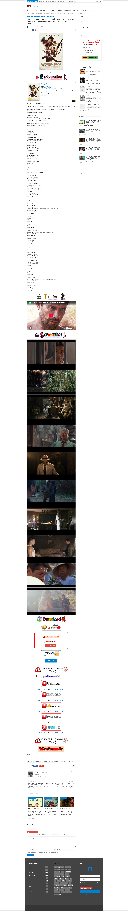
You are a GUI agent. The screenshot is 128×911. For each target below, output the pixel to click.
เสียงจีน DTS (61, 889)
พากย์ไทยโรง (76, 10)
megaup (37, 761)
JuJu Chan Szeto (60, 88)
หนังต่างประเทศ (50, 16)
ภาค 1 (62, 887)
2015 (66, 867)
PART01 (40, 689)
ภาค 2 (66, 887)
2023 (59, 871)
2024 (62, 871)
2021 (69, 869)
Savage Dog (44, 84)
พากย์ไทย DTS (56, 887)
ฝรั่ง (42, 763)
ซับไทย (34, 763)
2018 (59, 869)
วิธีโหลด (35, 10)
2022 (55, 871)
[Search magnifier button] (100, 21)
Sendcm (56, 878)
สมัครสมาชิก (94, 894)
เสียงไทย (70, 892)
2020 (66, 869)
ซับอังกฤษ (59, 880)
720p (55, 867)
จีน (54, 880)
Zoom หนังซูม (67, 10)
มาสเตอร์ (56, 889)
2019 (62, 869)
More (75, 1)
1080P (31, 761)
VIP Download (39, 16)
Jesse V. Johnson (48, 86)
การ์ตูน (29, 886)
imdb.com (45, 95)
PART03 (51, 689)
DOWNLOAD (51, 660)
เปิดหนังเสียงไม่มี (70, 1)
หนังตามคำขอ (30, 891)
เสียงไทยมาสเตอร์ (57, 894)
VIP (72, 761)
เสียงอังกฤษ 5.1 (57, 892)
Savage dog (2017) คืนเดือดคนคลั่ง (59, 761)
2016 (70, 867)
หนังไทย (29, 889)
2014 (63, 867)
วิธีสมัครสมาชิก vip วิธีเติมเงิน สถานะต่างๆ (48, 1)
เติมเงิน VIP (83, 10)
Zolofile (45, 16)
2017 (34, 761)
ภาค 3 (70, 887)
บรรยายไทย (38, 763)
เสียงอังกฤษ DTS (64, 892)
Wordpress (99, 908)
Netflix (41, 761)
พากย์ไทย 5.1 (70, 885)
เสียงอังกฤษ (52, 763)
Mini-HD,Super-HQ (44, 10)
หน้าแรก (29, 10)
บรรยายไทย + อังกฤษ (64, 883)
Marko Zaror (54, 88)
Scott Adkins (48, 88)
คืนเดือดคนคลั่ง (29, 763)
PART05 (62, 689)
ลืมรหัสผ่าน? (97, 882)
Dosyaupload (56, 874)
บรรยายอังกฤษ (68, 880)
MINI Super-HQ (57, 876)
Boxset (29, 878)
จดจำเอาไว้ (84, 882)
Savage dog (51, 761)
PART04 (57, 689)
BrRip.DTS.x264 (68, 871)
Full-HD (53, 10)
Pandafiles (45, 761)
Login (89, 10)
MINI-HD (67, 874)
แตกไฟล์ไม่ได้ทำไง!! (61, 1)
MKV (34, 16)
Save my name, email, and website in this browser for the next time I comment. (44, 852)
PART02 (45, 689)
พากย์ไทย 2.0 (64, 885)
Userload (66, 878)
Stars (45, 88)
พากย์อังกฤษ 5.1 (47, 763)
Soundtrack (59, 10)
